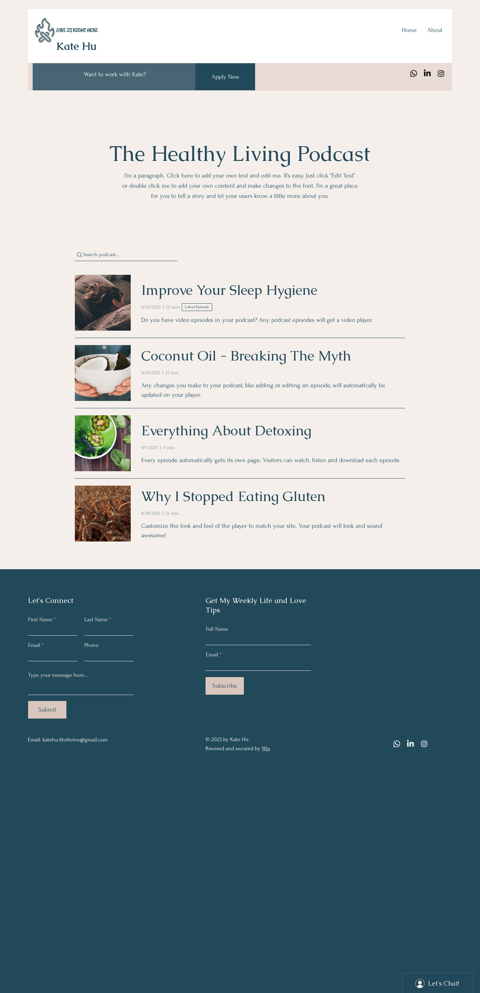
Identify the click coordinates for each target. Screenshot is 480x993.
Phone (91, 645)
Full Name (217, 629)
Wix (266, 748)
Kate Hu (76, 46)
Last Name (96, 619)
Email (34, 645)
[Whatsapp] (413, 73)
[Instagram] (441, 73)
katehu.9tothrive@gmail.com (75, 739)
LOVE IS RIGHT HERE (77, 30)
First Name (40, 619)
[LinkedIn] (427, 73)
